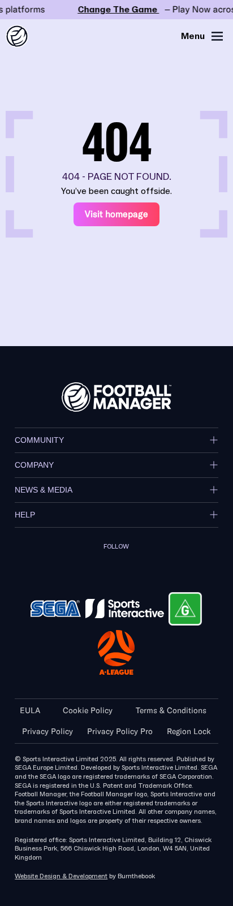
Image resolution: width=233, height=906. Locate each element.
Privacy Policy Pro (120, 731)
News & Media (43, 489)
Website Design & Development (61, 876)
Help (25, 514)
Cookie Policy (88, 710)
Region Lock (189, 731)
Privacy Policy (47, 731)
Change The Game (116, 9)
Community (39, 440)
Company (34, 464)
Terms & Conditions (171, 710)
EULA (30, 710)
